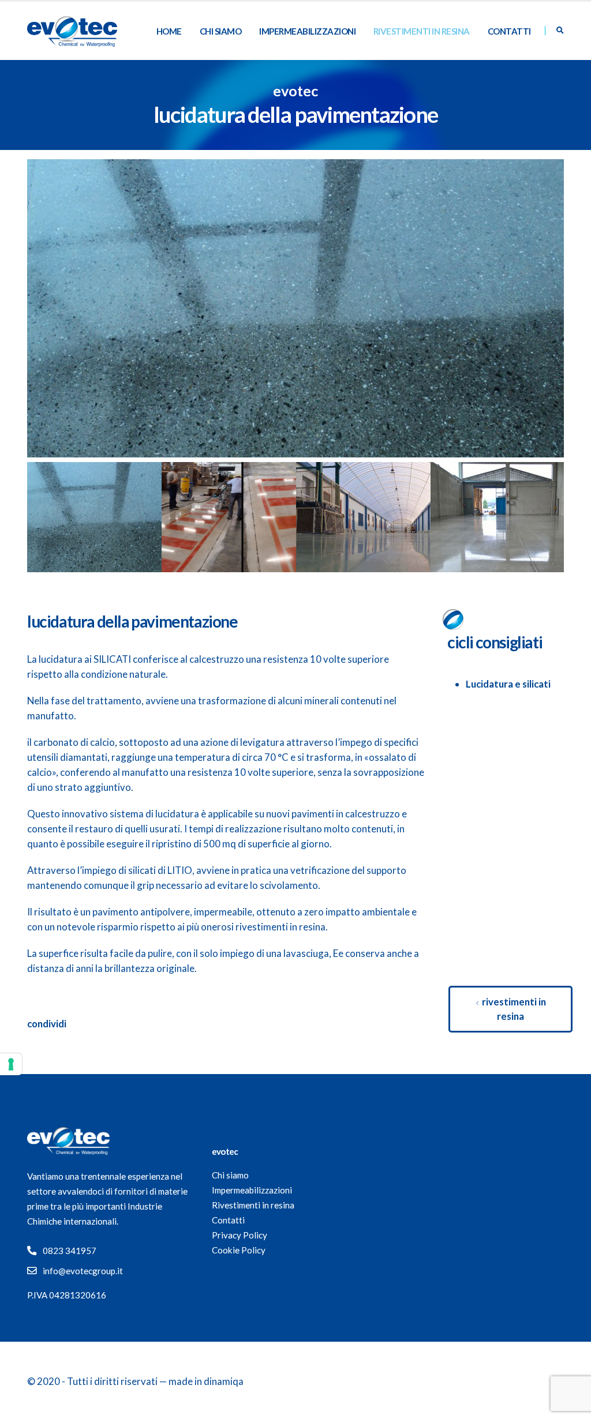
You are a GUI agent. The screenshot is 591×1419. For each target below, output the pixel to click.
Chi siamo (230, 1175)
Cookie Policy (238, 1250)
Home (169, 31)
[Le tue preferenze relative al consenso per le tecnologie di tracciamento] (11, 1064)
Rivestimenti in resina (421, 31)
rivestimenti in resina (513, 1009)
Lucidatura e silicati (508, 684)
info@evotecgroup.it (83, 1271)
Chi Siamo (221, 31)
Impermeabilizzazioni (307, 31)
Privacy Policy (239, 1235)
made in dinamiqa (206, 1381)
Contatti (509, 31)
